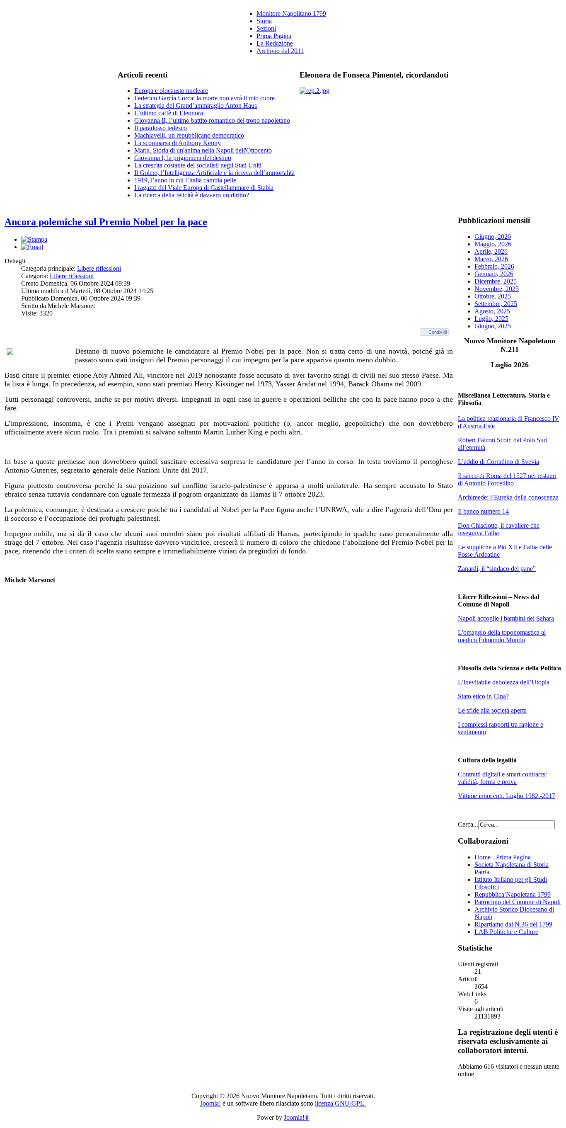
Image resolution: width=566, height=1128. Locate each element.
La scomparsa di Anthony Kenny (177, 142)
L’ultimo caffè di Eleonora (168, 112)
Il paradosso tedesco (160, 127)
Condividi (437, 332)
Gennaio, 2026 (493, 273)
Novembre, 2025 (496, 288)
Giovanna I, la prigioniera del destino (182, 157)
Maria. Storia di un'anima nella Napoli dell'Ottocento (203, 150)
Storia (264, 20)
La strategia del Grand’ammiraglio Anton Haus (195, 105)
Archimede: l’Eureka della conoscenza (508, 497)
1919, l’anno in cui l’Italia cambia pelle (185, 180)
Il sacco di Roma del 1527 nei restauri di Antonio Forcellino (507, 479)
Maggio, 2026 (492, 243)
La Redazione (274, 43)
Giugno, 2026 (492, 236)
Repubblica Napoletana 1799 (512, 894)
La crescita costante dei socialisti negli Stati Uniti (197, 165)
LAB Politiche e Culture (506, 931)
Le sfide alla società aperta (492, 710)
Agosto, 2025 (492, 311)
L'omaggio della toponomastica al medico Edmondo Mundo (502, 636)
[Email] (32, 246)
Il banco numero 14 (483, 511)
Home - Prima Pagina (502, 857)
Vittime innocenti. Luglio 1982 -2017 (506, 795)
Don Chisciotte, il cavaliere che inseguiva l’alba (498, 529)
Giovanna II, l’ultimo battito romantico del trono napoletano (212, 120)
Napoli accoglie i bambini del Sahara (506, 618)
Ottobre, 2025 (492, 296)
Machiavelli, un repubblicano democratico (189, 135)
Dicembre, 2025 (495, 281)
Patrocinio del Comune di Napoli (517, 901)
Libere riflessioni (99, 268)
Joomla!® (297, 1117)
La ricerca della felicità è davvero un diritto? (191, 195)
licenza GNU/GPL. (340, 1103)
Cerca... (468, 824)
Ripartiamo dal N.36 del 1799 (513, 924)
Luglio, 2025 (491, 318)
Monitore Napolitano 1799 (291, 13)
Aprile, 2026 (491, 251)
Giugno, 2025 (492, 326)
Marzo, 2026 (491, 258)
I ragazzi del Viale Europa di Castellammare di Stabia (203, 187)
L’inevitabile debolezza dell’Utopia (503, 682)
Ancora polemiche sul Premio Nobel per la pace (106, 221)
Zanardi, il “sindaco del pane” (497, 568)
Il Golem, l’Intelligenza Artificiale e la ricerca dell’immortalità (214, 172)
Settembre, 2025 (495, 303)
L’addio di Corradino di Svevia (498, 461)
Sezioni (266, 28)
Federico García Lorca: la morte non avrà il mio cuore (204, 98)
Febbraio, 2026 (494, 266)
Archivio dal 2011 (280, 50)
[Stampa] (34, 239)
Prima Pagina (273, 35)
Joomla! (210, 1103)
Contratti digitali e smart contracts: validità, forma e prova (502, 778)
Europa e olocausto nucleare (171, 90)
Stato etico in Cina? (483, 696)
